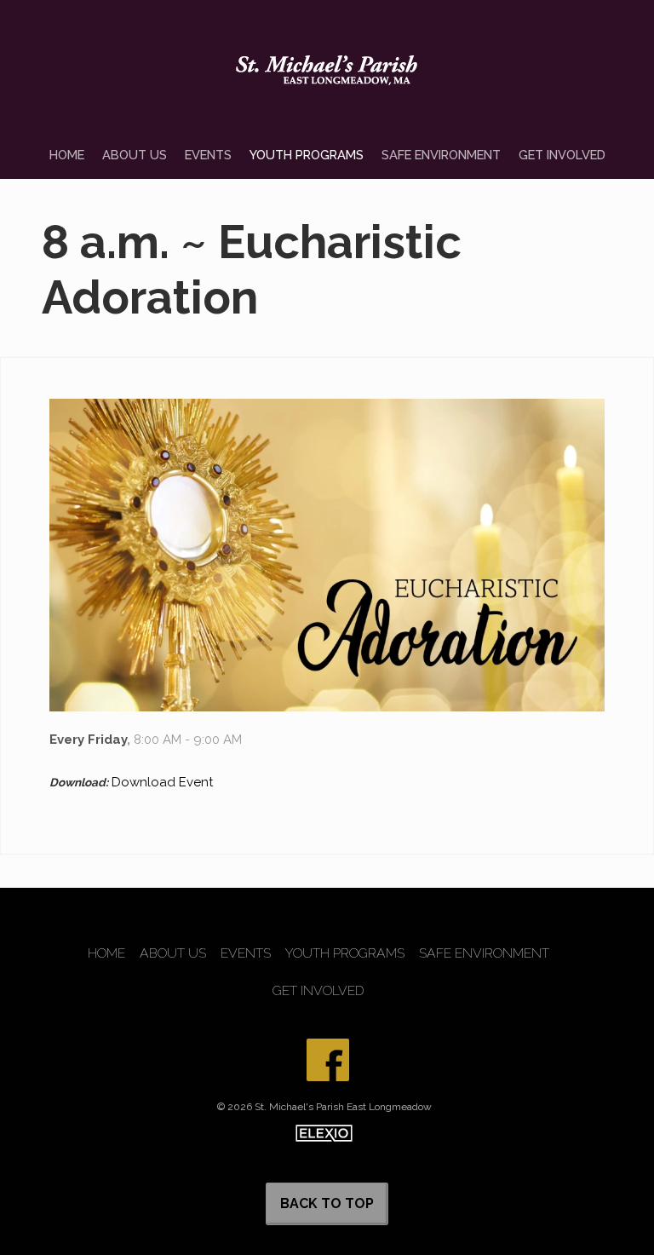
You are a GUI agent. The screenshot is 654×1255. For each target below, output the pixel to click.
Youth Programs (307, 154)
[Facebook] (328, 1060)
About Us (134, 154)
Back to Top (327, 1203)
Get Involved (562, 154)
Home (66, 154)
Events (208, 154)
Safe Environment (441, 154)
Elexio (324, 1133)
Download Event (162, 782)
